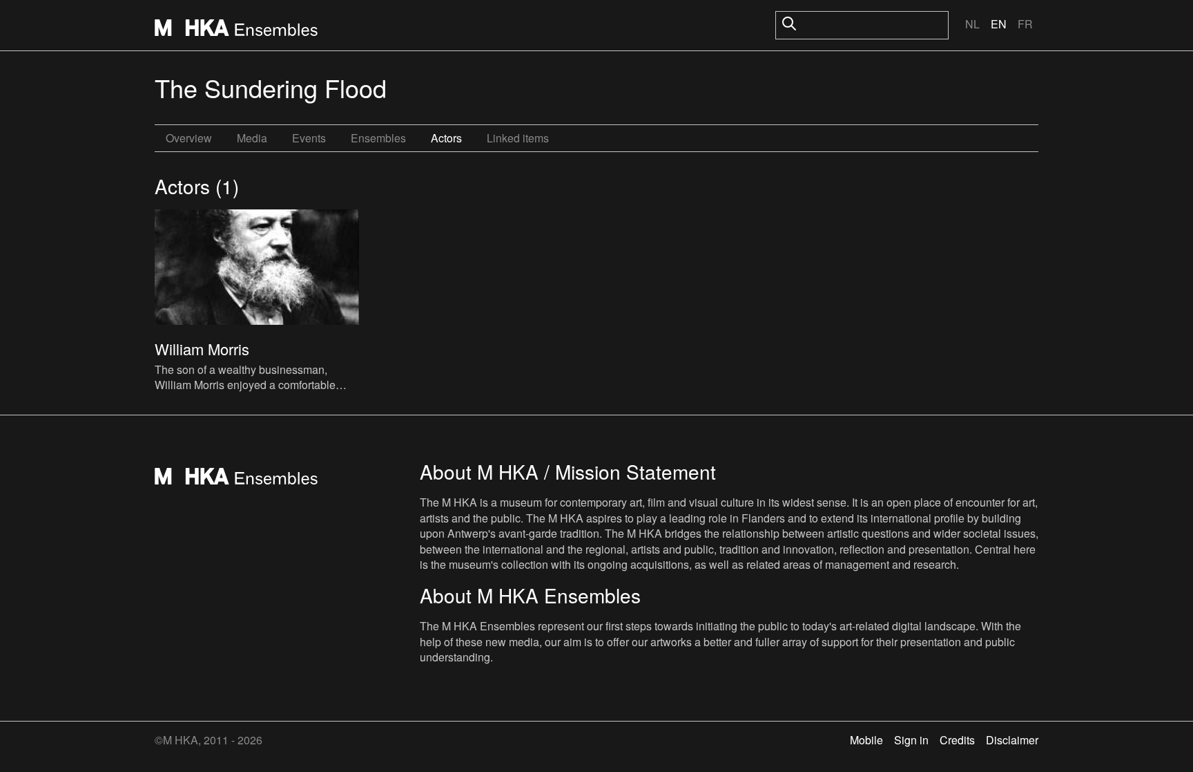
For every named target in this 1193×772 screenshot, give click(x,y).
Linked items (518, 138)
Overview (189, 138)
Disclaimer (1012, 740)
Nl (972, 24)
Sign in (911, 740)
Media (252, 138)
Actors (446, 138)
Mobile (866, 740)
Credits (957, 740)
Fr (1025, 24)
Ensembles (378, 138)
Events (309, 138)
